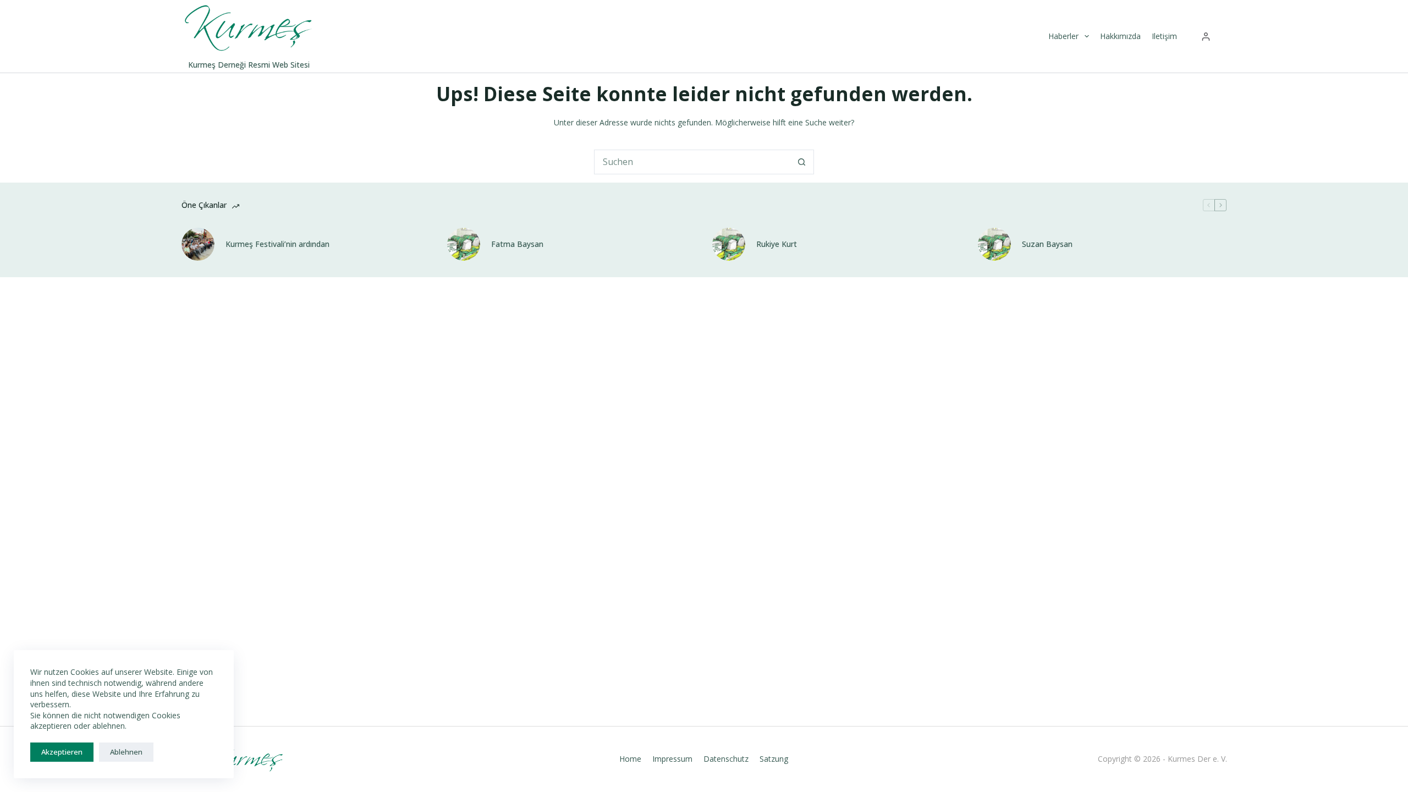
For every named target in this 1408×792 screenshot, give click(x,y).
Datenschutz (726, 759)
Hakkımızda (1120, 36)
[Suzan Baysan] (994, 244)
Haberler (1063, 36)
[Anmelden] (1206, 36)
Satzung (774, 759)
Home (630, 759)
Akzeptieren (61, 752)
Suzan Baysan (1047, 244)
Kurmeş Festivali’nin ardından (277, 244)
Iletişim (1164, 36)
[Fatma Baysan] (463, 244)
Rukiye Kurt (776, 244)
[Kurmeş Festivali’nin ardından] (198, 244)
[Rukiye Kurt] (728, 244)
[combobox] (692, 162)
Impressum (672, 759)
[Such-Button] (801, 162)
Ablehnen (126, 752)
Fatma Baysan (517, 244)
